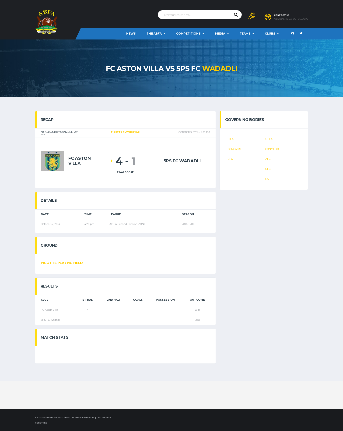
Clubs (270, 33)
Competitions (188, 33)
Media (220, 33)
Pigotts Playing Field (62, 263)
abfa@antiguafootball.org (291, 19)
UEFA (269, 139)
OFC (267, 169)
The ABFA (154, 33)
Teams (245, 33)
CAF (267, 179)
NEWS (131, 33)
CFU (230, 158)
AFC (267, 158)
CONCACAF (235, 149)
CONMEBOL (272, 149)
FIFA (231, 139)
